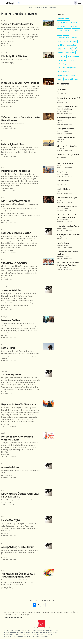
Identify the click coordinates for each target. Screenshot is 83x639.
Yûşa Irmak (4, 358)
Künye (27, 615)
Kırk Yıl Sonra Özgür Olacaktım (15, 200)
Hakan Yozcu (5, 43)
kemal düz (4, 154)
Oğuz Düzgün (5, 557)
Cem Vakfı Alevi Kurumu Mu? (14, 262)
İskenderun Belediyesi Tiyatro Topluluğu (20, 82)
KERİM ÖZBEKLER (61, 157)
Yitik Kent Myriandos (11, 374)
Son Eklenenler (9, 612)
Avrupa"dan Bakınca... (11, 467)
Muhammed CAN (61, 228)
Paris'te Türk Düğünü (10, 520)
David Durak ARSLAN (7, 475)
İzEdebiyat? (8, 615)
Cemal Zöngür (5, 278)
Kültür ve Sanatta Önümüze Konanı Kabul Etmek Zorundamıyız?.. (20, 495)
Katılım (24, 612)
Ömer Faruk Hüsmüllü (7, 62)
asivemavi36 (4, 533)
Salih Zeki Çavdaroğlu (7, 126)
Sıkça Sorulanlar (18, 615)
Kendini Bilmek (8, 347)
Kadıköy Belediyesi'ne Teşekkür (16, 232)
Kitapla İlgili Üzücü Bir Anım (14, 56)
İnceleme (6, 13)
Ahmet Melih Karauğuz (63, 256)
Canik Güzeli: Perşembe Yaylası (67, 198)
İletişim (30, 612)
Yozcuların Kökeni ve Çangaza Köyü (17, 24)
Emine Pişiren (5, 220)
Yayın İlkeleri (73, 612)
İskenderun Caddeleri (11, 320)
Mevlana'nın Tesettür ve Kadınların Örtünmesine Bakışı (17, 438)
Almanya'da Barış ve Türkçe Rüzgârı (17, 547)
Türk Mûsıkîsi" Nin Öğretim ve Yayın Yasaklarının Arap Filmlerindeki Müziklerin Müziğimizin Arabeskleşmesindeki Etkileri (18, 578)
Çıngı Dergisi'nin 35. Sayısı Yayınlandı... (69, 155)
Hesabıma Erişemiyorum (42, 612)
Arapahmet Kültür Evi (11, 290)
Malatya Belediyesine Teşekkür (15, 170)
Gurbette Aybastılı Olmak (13, 144)
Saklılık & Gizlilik (62, 612)
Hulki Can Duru (5, 454)
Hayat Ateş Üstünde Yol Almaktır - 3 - (18, 404)
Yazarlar (17, 612)
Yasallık (53, 612)
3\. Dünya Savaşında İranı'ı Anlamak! (68, 226)
